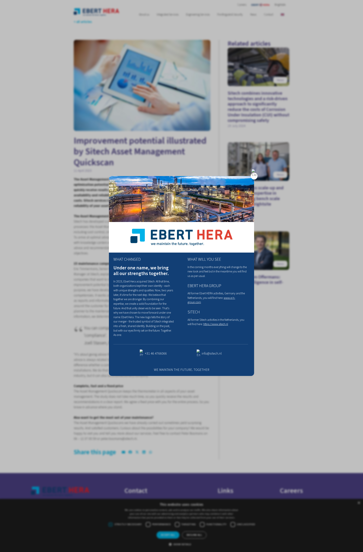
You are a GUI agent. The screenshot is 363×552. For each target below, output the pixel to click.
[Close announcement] (254, 176)
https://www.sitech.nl (215, 324)
